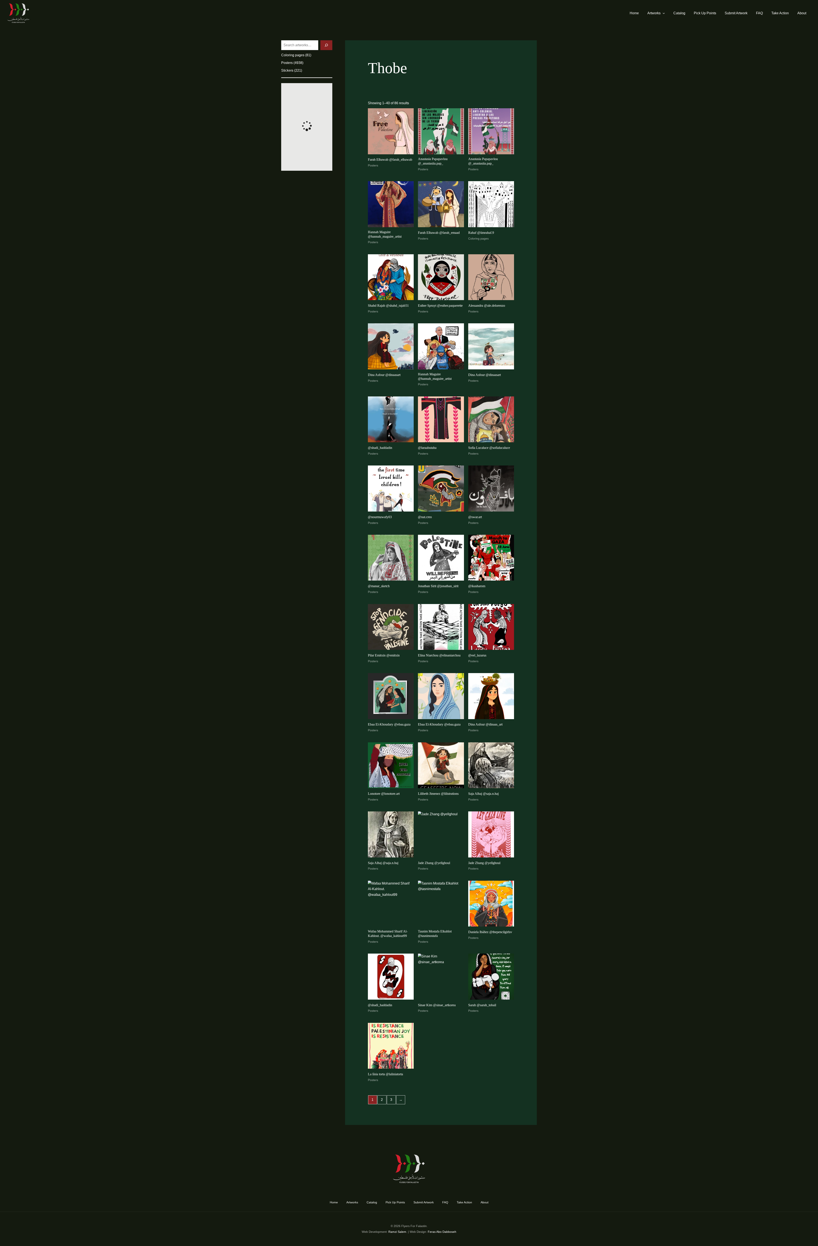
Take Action (780, 13)
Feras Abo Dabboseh (442, 1231)
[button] (663, 13)
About (801, 13)
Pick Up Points (705, 13)
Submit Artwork (736, 13)
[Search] (326, 45)
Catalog (679, 13)
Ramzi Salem (397, 1231)
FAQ (759, 13)
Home (634, 13)
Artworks (654, 13)
